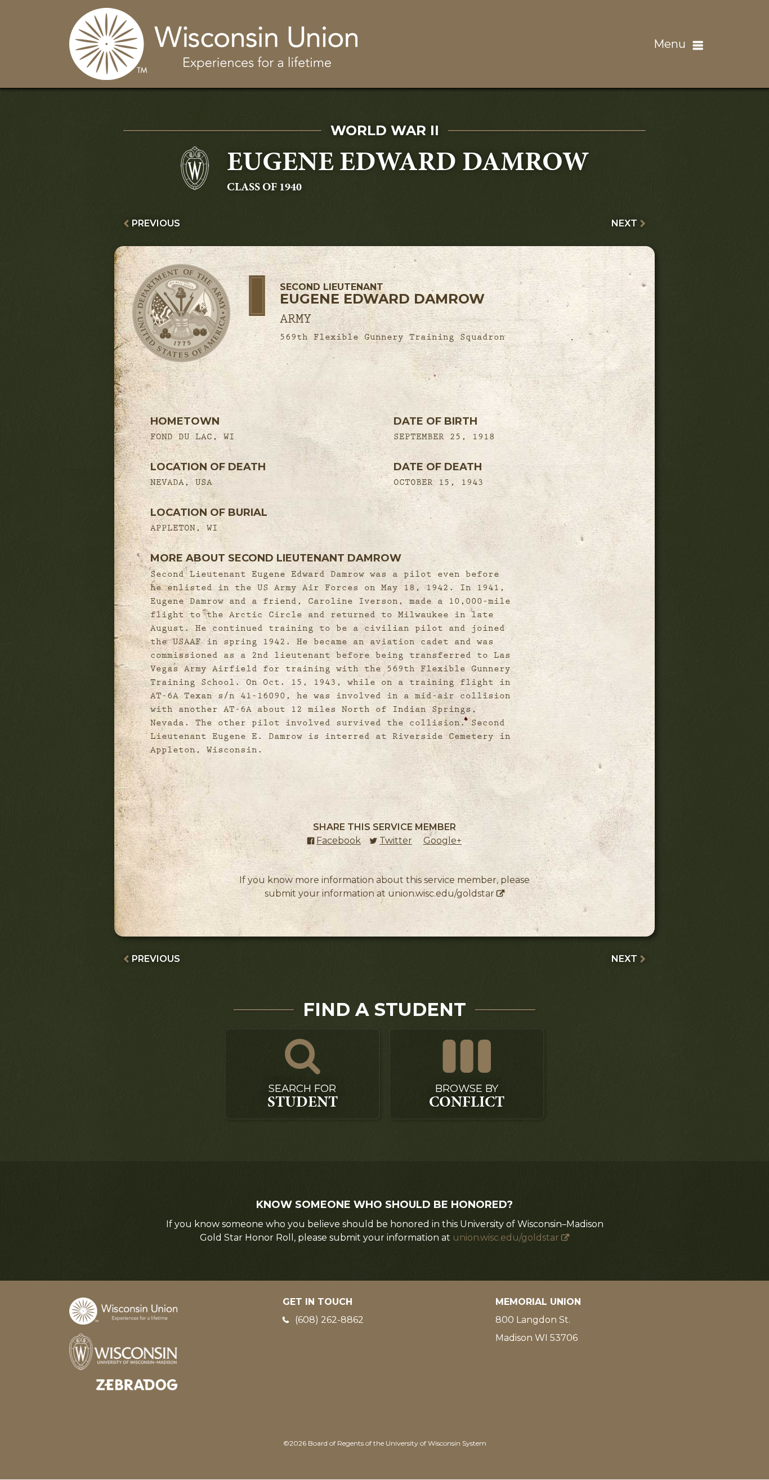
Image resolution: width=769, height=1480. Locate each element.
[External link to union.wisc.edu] (123, 1310)
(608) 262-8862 (329, 1319)
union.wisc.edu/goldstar (441, 893)
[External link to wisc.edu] (123, 1351)
